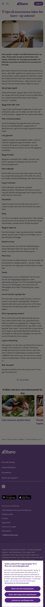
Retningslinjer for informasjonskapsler (17, 583)
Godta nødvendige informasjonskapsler (23, 594)
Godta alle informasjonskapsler (22, 588)
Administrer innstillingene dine (22, 600)
